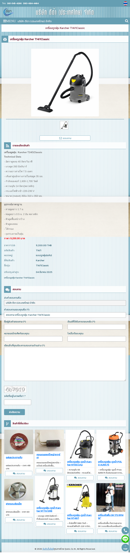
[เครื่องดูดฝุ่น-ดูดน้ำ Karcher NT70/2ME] (49, 491)
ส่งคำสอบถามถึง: (12, 298)
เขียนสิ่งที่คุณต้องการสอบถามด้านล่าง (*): (24, 345)
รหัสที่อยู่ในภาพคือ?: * (15, 396)
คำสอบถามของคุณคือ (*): (17, 309)
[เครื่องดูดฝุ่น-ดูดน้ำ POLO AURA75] (110, 445)
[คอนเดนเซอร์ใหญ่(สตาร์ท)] (49, 441)
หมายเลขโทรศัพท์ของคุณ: (16, 333)
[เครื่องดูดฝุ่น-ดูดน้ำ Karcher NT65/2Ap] (80, 445)
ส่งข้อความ (14, 412)
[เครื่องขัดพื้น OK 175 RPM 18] (110, 498)
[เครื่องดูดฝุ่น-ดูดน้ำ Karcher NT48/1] (80, 498)
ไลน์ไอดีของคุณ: (76, 333)
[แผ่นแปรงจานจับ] (18, 442)
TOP (125, 548)
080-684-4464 (31, 3)
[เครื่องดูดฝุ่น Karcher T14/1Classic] (125, 3)
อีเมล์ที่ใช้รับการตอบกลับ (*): (81, 321)
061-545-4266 (14, 3)
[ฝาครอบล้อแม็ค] (18, 490)
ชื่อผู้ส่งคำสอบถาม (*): (15, 321)
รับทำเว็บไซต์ (48, 548)
